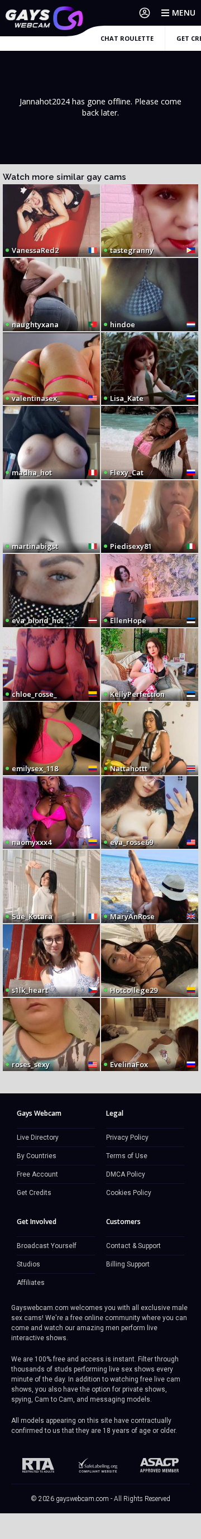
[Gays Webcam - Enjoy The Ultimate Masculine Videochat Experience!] (45, 18)
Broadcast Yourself (46, 1245)
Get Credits (34, 1192)
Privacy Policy (127, 1137)
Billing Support (128, 1264)
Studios (28, 1264)
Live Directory (38, 1137)
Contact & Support (133, 1245)
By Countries (36, 1156)
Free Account (37, 1174)
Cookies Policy (128, 1192)
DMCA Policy (125, 1174)
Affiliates (31, 1282)
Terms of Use (126, 1156)
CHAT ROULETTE (127, 38)
